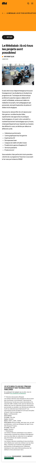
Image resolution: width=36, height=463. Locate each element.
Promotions (9, 439)
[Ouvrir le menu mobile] (32, 3)
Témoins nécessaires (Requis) (15, 397)
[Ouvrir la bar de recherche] (28, 3)
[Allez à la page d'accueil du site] (4, 4)
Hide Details (7, 456)
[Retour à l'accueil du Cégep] (3, 13)
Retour (9, 37)
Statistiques (9, 431)
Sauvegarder (16, 456)
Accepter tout (9, 458)
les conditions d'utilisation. (18, 393)
